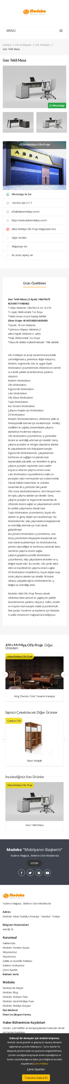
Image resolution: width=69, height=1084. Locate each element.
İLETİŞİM (34, 863)
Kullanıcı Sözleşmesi (13, 965)
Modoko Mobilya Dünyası (17, 1005)
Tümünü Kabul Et (36, 1078)
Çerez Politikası (41, 1063)
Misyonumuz (10, 952)
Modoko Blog (10, 992)
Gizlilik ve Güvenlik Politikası (17, 961)
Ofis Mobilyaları (23, 44)
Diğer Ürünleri (19, 237)
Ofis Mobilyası (42, 44)
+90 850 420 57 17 (21, 203)
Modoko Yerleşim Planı (15, 996)
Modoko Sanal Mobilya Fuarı (18, 1001)
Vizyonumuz (9, 956)
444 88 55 (8, 929)
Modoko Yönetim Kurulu (16, 947)
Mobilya (7, 44)
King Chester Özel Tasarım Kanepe (34, 696)
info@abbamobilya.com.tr (26, 211)
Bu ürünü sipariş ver (22, 255)
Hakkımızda (9, 943)
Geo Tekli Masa (34, 825)
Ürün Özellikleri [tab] (34, 283)
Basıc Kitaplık (34, 760)
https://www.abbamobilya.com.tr (29, 220)
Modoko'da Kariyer (13, 988)
